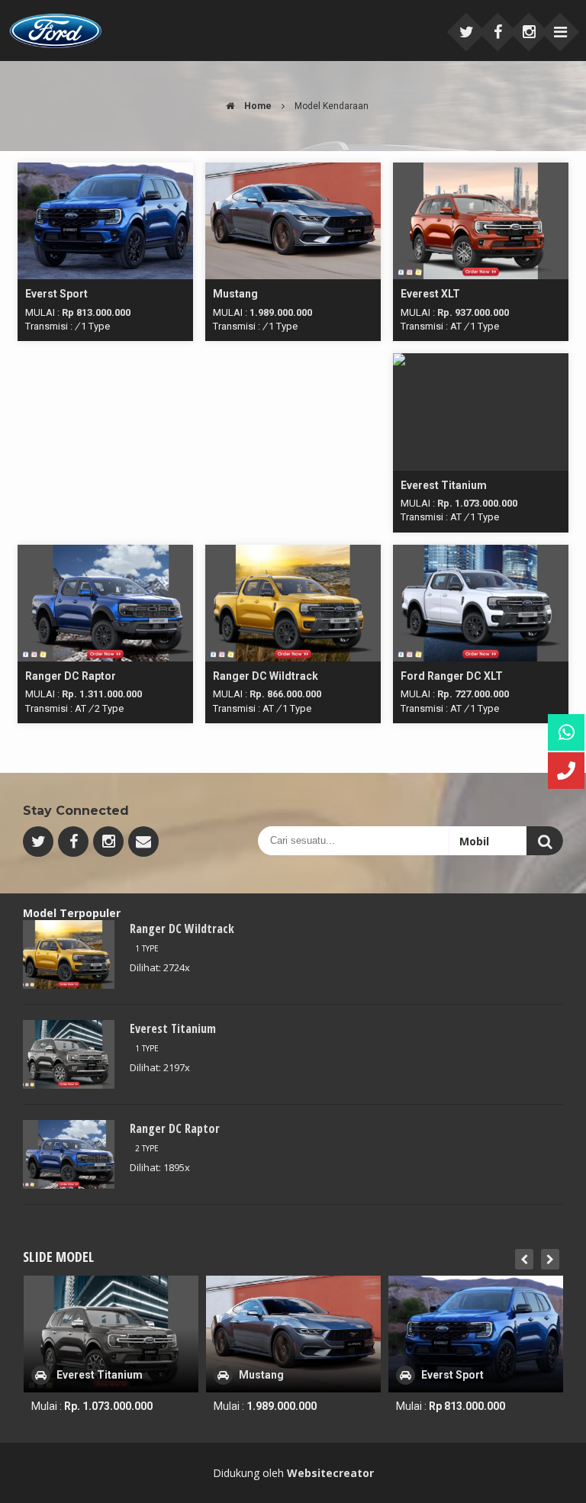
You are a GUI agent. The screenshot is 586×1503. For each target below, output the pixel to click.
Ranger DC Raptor (175, 1128)
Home (257, 106)
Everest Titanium (173, 1028)
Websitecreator (330, 1473)
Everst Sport (270, 1375)
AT (456, 326)
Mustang (78, 1375)
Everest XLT (451, 1375)
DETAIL (105, 170)
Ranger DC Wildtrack (182, 928)
